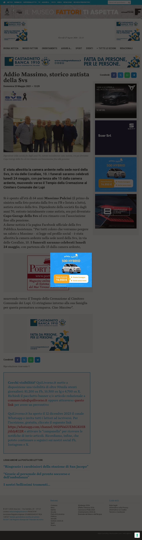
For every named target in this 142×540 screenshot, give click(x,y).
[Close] (92, 253)
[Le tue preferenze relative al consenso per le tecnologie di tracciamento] (137, 535)
